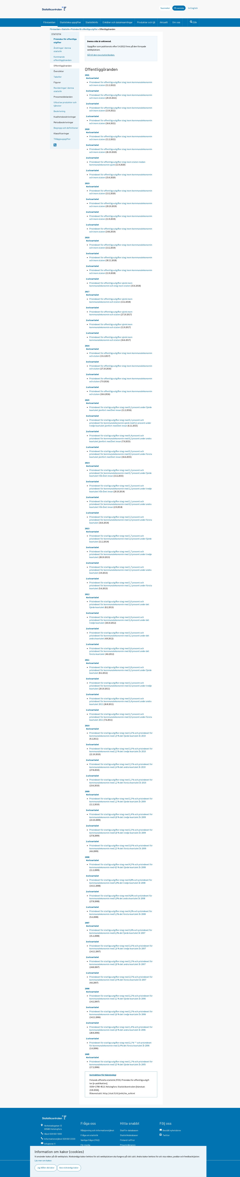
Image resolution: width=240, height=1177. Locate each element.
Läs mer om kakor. (43, 1160)
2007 (87, 922)
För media (85, 1145)
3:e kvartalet (92, 90)
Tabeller (58, 76)
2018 (87, 237)
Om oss (176, 22)
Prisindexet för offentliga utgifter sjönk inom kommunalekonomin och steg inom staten (110, 284)
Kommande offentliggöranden (63, 58)
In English (193, 8)
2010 (87, 725)
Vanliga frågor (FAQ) (90, 1140)
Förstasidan (49, 22)
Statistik (65, 29)
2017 (87, 291)
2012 (87, 594)
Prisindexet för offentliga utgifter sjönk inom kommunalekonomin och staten (110, 300)
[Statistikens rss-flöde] (66, 146)
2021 (87, 75)
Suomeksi (165, 8)
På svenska (179, 8)
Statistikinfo (92, 22)
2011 (87, 659)
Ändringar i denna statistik (62, 49)
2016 (87, 345)
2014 (87, 462)
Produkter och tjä (146, 22)
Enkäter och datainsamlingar (117, 22)
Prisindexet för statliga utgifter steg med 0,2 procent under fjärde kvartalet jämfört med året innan (120, 408)
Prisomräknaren (128, 1145)
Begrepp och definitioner (66, 127)
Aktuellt (164, 22)
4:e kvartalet (92, 78)
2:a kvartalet (92, 103)
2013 (87, 528)
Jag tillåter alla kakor (45, 1167)
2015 (87, 400)
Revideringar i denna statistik (64, 89)
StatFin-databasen (129, 1130)
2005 (87, 1054)
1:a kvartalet (92, 116)
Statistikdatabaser (129, 1135)
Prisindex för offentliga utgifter (84, 29)
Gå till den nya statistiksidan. (101, 54)
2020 (87, 129)
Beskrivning (59, 111)
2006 (87, 988)
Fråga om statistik (89, 1135)
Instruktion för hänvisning (102, 1074)
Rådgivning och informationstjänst (97, 1130)
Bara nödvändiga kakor (68, 1167)
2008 (87, 857)
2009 (87, 791)
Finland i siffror (127, 1140)
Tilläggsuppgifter (62, 139)
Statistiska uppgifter (70, 22)
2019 (87, 183)
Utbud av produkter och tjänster (65, 104)
